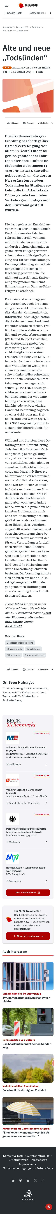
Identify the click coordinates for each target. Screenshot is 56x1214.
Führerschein (13, 655)
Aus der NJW (22, 27)
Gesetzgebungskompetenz (20, 642)
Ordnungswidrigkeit (34, 655)
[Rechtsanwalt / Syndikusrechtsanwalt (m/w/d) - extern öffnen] (46, 881)
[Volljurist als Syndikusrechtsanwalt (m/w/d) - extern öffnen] (46, 764)
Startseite (7, 27)
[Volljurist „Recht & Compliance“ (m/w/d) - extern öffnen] (46, 803)
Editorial (36, 27)
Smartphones (33, 649)
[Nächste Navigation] (50, 13)
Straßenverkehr (14, 649)
